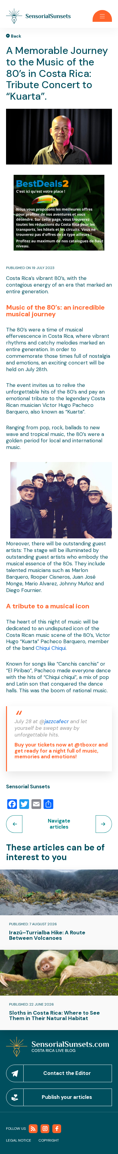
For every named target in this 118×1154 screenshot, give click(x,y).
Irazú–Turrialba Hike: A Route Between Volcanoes (47, 935)
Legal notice (18, 1140)
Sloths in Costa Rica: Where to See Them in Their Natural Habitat (54, 1015)
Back (16, 36)
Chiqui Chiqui (51, 648)
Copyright (48, 1140)
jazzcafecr (57, 721)
